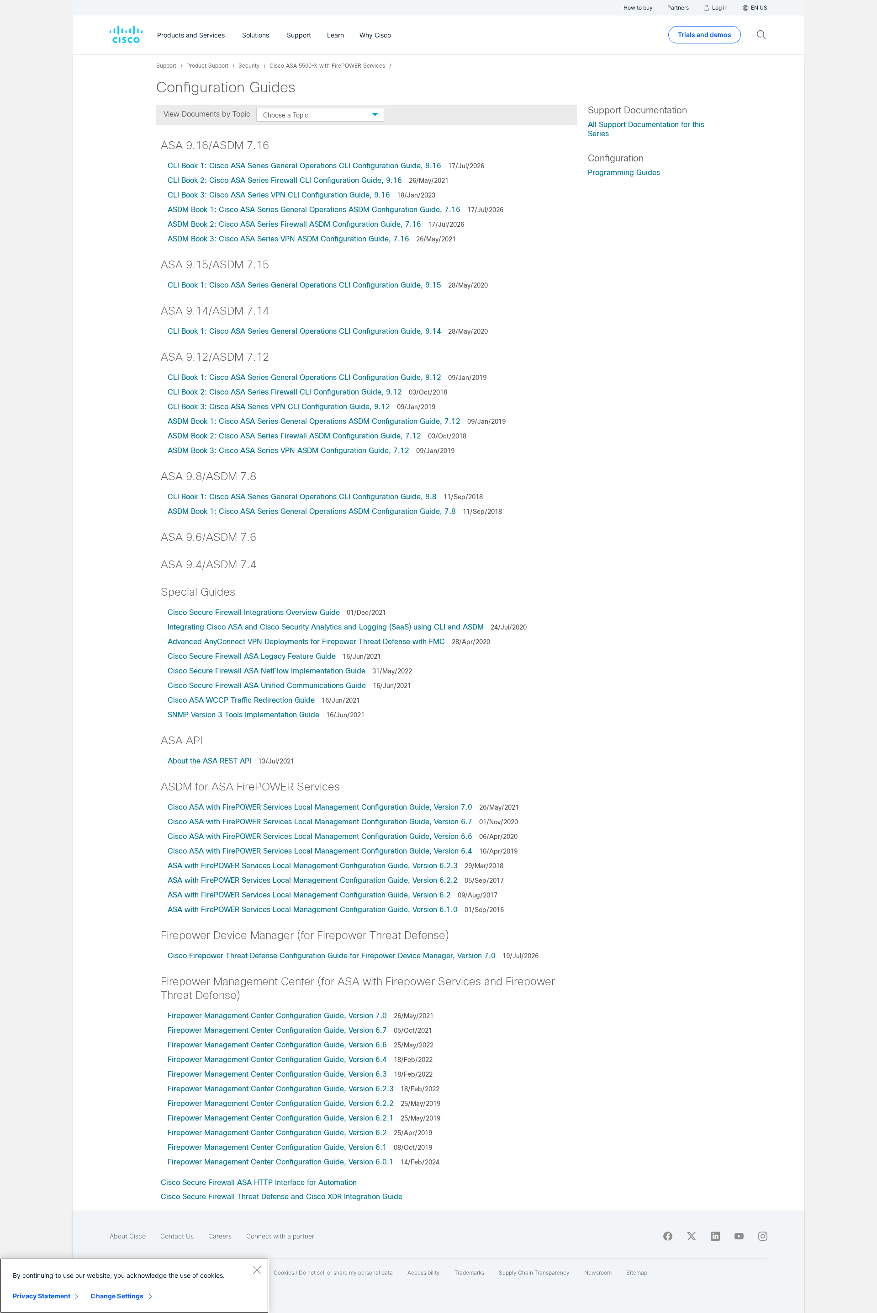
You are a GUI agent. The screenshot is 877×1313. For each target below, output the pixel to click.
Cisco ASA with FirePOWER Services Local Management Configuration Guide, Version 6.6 (320, 836)
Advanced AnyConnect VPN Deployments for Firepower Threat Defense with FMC (306, 642)
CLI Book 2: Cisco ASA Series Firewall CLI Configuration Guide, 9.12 (286, 392)
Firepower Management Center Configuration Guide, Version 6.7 (277, 1030)
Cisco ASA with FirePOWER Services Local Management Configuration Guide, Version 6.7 (320, 822)
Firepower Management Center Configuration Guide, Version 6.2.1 (282, 1118)
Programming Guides (624, 172)
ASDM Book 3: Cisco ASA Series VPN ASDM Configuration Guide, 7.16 (288, 239)
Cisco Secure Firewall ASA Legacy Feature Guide (252, 656)
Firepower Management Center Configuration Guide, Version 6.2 (278, 1133)
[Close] (256, 1270)
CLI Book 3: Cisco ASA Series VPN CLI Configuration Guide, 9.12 (279, 407)
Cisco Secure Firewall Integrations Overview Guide (254, 612)
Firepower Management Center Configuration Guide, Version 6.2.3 (281, 1089)
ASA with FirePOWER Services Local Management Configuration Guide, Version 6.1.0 (313, 909)
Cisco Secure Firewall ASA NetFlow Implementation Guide (266, 671)
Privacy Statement (41, 1296)
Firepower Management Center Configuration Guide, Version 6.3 (278, 1074)
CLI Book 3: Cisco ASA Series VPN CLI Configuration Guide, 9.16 (279, 195)
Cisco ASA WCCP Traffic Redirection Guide (241, 700)
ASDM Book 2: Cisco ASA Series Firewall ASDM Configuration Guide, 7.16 (294, 224)
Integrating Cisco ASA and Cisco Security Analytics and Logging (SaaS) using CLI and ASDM (326, 627)
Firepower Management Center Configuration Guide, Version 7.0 (277, 1015)
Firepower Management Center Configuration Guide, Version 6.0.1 (281, 1162)
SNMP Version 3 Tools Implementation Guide (243, 715)
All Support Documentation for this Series (646, 129)
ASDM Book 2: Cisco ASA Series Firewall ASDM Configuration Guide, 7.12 (295, 436)
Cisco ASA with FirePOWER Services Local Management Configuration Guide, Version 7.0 (320, 807)
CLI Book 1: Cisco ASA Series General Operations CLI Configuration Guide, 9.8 (302, 497)
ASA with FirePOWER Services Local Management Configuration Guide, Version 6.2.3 (313, 866)
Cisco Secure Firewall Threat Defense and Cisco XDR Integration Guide (281, 1197)
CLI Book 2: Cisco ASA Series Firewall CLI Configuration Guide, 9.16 (285, 180)
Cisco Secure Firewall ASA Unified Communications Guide (267, 685)
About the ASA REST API (209, 761)
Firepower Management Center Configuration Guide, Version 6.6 (277, 1045)
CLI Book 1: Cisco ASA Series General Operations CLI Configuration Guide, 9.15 (304, 285)
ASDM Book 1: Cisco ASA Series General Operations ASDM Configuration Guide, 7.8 (312, 511)
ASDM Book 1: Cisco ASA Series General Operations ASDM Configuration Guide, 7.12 (315, 421)
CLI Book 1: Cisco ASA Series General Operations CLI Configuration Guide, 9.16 (304, 166)
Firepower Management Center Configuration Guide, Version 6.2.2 (282, 1103)
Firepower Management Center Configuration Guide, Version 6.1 (278, 1147)
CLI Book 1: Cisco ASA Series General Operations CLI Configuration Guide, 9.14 (304, 331)
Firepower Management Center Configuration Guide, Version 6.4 (277, 1059)
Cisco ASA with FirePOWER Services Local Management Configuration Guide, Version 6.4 (320, 851)
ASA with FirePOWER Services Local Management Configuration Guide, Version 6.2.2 (313, 880)
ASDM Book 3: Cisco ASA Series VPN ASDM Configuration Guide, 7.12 (288, 450)
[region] (134, 1285)
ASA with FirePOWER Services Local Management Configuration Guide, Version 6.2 (309, 895)
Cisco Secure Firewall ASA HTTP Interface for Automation (259, 1182)
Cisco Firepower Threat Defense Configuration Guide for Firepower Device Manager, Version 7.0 (332, 956)
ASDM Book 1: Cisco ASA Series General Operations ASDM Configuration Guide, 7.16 (314, 209)
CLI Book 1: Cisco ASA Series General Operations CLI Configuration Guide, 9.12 (304, 377)
